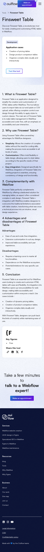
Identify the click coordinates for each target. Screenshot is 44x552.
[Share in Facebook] (22, 352)
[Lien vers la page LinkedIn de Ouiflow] (3, 521)
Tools (4, 466)
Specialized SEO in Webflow (13, 439)
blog (4, 461)
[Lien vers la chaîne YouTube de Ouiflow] (12, 521)
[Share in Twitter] (17, 352)
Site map (5, 496)
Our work (5, 492)
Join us (5, 501)
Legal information (8, 528)
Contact (5, 505)
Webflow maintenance (10, 448)
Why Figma (6, 474)
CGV (4, 533)
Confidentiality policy (10, 537)
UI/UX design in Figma (10, 435)
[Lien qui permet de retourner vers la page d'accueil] (22, 417)
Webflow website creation (12, 431)
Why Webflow (7, 470)
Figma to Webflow (9, 444)
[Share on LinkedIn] (12, 352)
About (4, 488)
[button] (39, 4)
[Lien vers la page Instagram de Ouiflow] (7, 521)
